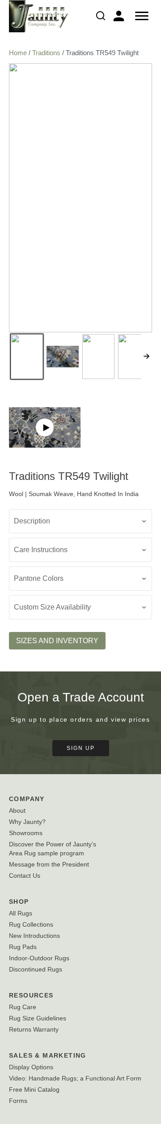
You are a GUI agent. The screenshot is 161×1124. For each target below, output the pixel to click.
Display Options (31, 1067)
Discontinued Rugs (35, 969)
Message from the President (49, 864)
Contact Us (24, 875)
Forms (18, 1100)
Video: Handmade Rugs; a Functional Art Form (75, 1078)
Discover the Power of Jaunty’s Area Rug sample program (52, 849)
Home (18, 53)
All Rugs (20, 913)
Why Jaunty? (27, 821)
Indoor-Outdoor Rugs (39, 958)
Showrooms (25, 832)
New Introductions (34, 935)
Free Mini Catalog (34, 1089)
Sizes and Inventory (57, 641)
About (17, 810)
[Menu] (141, 16)
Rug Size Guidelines (37, 1018)
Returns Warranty (34, 1029)
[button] (45, 427)
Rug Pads (23, 946)
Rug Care (22, 1007)
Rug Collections (31, 924)
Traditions (46, 53)
